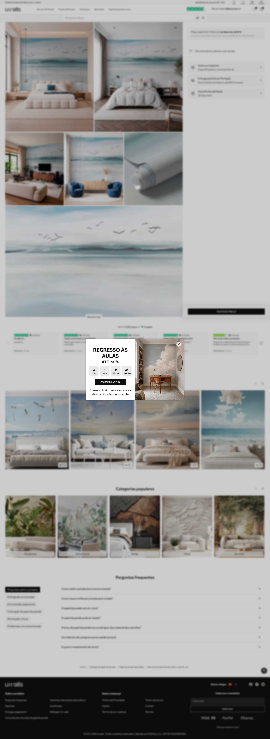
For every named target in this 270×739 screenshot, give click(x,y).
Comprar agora (110, 382)
